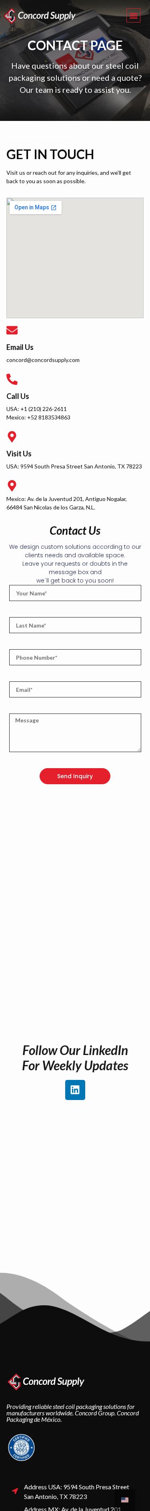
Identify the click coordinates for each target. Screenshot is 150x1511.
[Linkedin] (75, 1090)
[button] (133, 15)
